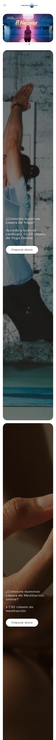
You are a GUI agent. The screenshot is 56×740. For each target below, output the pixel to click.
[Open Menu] (4, 5)
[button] (5, 27)
